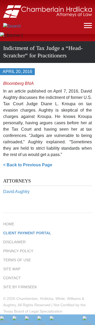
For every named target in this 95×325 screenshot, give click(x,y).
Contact (12, 278)
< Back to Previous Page (27, 165)
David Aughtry (16, 191)
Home (8, 224)
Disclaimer (14, 242)
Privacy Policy (18, 251)
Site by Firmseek (20, 287)
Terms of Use (17, 260)
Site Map (11, 269)
